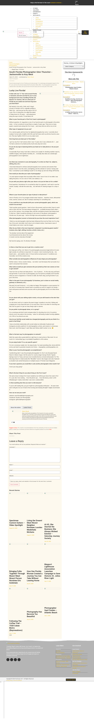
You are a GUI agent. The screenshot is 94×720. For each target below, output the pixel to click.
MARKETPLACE (37, 30)
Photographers (39, 21)
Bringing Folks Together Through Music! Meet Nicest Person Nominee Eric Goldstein (17, 577)
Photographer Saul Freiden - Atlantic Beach (73, 88)
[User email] (14, 422)
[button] (10, 80)
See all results (22, 35)
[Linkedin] (15, 659)
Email (11, 470)
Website (11, 475)
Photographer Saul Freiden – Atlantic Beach (50, 610)
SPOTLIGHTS (36, 15)
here (50, 429)
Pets (37, 28)
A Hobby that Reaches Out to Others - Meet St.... (73, 112)
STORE (35, 32)
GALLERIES (36, 10)
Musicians (38, 19)
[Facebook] (12, 422)
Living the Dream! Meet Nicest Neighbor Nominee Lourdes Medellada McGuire (34, 526)
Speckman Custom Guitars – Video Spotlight (17, 522)
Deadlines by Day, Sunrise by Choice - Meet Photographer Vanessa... (73, 100)
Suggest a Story (13, 427)
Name (11, 464)
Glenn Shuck (30, 77)
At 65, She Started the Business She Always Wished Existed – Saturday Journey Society (52, 531)
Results (20, 32)
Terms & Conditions (17, 680)
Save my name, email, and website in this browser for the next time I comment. (31, 481)
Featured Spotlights (14, 64)
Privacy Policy (9, 680)
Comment (12, 447)
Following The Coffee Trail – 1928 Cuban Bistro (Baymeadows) (15, 625)
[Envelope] (19, 659)
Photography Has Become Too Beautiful (34, 614)
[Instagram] (11, 659)
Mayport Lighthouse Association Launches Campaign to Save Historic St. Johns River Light (52, 571)
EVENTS (35, 13)
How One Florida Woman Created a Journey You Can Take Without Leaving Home (34, 576)
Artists (37, 17)
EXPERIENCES (37, 11)
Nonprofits (38, 26)
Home (10, 62)
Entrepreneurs (39, 23)
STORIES (35, 8)
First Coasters (39, 24)
